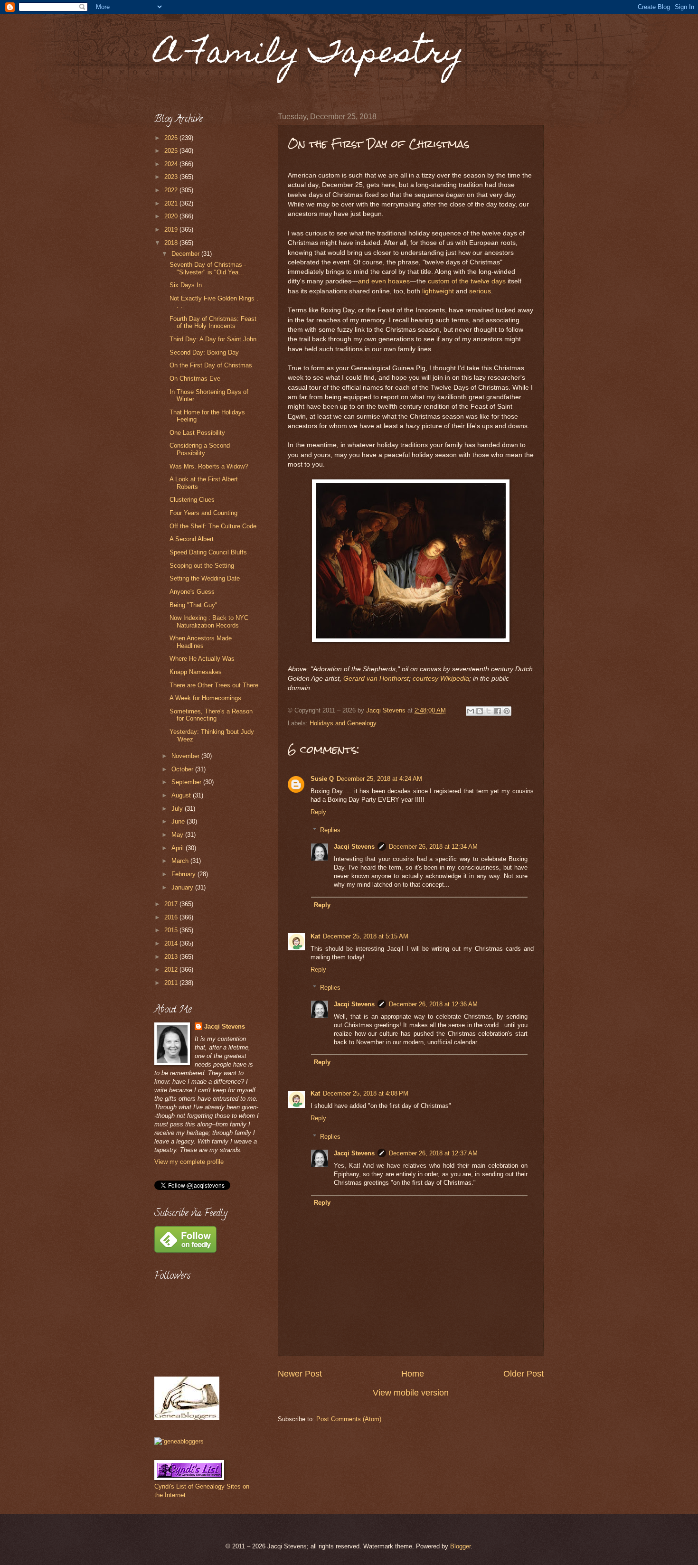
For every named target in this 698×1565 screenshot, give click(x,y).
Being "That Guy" (193, 605)
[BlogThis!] (479, 711)
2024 (171, 164)
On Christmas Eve (195, 378)
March (180, 860)
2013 (171, 956)
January (183, 887)
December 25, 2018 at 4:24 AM (379, 778)
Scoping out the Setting (202, 565)
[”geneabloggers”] (179, 1441)
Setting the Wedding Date (205, 578)
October (183, 769)
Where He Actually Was (202, 658)
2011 (171, 982)
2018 (171, 242)
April (178, 848)
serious (480, 291)
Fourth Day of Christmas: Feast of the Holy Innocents (213, 322)
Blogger (460, 1546)
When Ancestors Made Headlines (201, 642)
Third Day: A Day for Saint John (213, 339)
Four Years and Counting (203, 512)
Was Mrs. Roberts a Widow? (209, 466)
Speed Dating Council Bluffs (208, 552)
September (187, 782)
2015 (171, 930)
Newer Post (300, 1373)
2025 (171, 150)
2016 (171, 917)
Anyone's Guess (192, 591)
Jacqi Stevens (354, 846)
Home (412, 1373)
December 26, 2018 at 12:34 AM (433, 846)
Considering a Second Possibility (200, 449)
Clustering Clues (192, 499)
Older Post (523, 1373)
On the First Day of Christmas (211, 365)
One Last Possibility (197, 432)
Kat (315, 936)
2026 (171, 137)
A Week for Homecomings (205, 698)
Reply (318, 811)
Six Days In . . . (191, 285)
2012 (171, 969)
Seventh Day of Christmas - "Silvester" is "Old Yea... (208, 268)
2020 (171, 216)
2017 (171, 904)
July (178, 808)
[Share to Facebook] (497, 711)
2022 (171, 190)
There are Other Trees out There (214, 685)
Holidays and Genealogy (343, 723)
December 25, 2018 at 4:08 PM (365, 1093)
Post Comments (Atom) (348, 1419)
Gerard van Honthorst (376, 678)
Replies (330, 830)
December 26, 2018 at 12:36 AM (433, 1004)
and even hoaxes (384, 281)
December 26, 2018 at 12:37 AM (433, 1153)
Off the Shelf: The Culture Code (213, 526)
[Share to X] (488, 711)
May (178, 834)
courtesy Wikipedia (441, 678)
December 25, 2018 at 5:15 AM (365, 936)
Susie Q (322, 778)
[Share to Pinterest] (506, 711)
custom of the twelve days (467, 281)
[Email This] (470, 711)
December (186, 253)
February (184, 874)
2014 (171, 943)
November (186, 755)
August (182, 795)
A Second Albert (192, 539)
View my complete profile (189, 1161)
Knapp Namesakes (196, 671)
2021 (171, 203)
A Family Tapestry (309, 55)
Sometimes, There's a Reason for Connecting (211, 715)
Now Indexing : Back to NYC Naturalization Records (209, 621)
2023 (171, 176)
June (179, 821)
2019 (171, 229)
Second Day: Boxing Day (204, 352)
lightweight (438, 291)
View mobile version (411, 1392)
